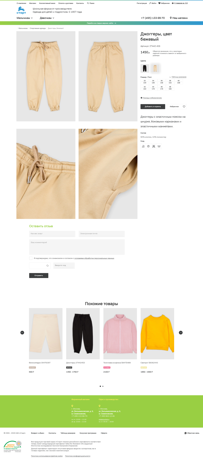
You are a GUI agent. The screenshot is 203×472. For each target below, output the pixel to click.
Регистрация (142, 3)
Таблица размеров (68, 433)
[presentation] (22, 332)
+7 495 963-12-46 (107, 416)
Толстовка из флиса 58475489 (117, 363)
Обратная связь (193, 433)
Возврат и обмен (37, 433)
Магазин (32, 3)
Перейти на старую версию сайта (100, 23)
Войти (154, 3)
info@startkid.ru (104, 419)
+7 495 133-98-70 (79, 416)
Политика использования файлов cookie (47, 456)
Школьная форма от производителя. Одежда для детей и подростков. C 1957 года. (57, 10)
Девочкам (45, 17)
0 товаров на (181, 3)
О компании (21, 3)
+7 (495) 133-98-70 (153, 18)
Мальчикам (23, 17)
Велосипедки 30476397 (39, 363)
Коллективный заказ (47, 3)
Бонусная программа (88, 433)
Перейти (36, 380)
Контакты (80, 3)
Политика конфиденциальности (77, 456)
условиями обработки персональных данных (94, 258)
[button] (100, 386)
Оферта (104, 433)
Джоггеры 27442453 (75, 363)
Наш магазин (180, 18)
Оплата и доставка (65, 3)
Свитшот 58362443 (149, 363)
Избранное (165, 3)
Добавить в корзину (153, 106)
